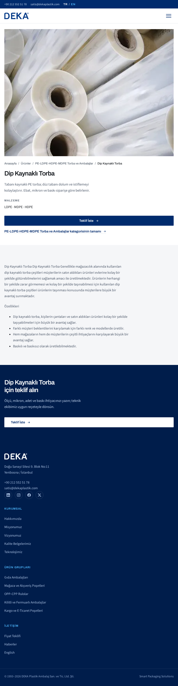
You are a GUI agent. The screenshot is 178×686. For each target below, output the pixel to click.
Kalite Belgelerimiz (17, 543)
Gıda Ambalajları (16, 577)
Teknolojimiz (13, 552)
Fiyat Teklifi (12, 636)
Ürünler (26, 163)
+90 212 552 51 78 (15, 4)
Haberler (10, 644)
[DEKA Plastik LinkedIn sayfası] (8, 495)
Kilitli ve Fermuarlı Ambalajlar (25, 602)
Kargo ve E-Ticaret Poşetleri (23, 610)
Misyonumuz (13, 527)
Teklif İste (86, 220)
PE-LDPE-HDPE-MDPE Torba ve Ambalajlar (64, 163)
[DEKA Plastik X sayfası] (39, 495)
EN (73, 4)
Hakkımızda (12, 518)
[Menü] (169, 16)
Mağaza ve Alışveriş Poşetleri (24, 585)
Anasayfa (10, 163)
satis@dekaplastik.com (45, 4)
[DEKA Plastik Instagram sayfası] (19, 495)
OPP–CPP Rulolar (16, 594)
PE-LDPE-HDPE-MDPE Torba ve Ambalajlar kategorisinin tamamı (52, 231)
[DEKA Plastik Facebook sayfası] (29, 495)
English (9, 652)
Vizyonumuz (12, 535)
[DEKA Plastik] (16, 16)
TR (65, 4)
